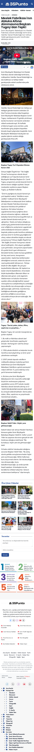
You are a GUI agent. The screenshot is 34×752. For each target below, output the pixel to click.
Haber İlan (25, 655)
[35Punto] (17, 4)
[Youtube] (20, 620)
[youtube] (24, 684)
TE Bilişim (26, 676)
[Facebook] (10, 620)
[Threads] (23, 620)
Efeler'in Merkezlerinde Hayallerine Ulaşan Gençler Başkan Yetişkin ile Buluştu (28, 588)
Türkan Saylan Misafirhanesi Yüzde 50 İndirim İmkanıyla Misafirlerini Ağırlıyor (10, 568)
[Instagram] (17, 620)
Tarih (28, 653)
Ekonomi (7, 564)
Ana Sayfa (5, 10)
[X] (13, 620)
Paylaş (5, 67)
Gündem (14, 10)
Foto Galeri (10, 714)
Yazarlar (9, 719)
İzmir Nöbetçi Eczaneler (6, 626)
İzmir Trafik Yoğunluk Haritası (25, 632)
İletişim (10, 677)
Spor (25, 564)
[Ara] (32, 4)
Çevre (6, 655)
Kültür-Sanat (25, 10)
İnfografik (12, 657)
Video (8, 717)
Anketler (9, 725)
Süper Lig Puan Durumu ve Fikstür (20, 743)
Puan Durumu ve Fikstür (7, 638)
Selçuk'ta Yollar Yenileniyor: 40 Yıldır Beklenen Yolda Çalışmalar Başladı (28, 578)
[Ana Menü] (2, 4)
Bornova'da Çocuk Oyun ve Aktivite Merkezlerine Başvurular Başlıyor (11, 578)
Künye (3, 677)
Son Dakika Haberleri (9, 644)
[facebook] (7, 684)
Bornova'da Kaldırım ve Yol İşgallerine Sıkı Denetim (11, 588)
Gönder (5, 555)
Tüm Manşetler (24, 638)
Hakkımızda (5, 675)
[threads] (29, 684)
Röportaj (9, 721)
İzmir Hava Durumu (25, 625)
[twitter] (12, 684)
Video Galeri (5, 15)
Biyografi (9, 723)
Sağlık (19, 657)
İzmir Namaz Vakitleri (9, 632)
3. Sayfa (18, 655)
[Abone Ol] (31, 67)
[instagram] (18, 684)
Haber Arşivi (23, 644)
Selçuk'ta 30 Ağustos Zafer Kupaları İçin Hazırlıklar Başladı (28, 568)
